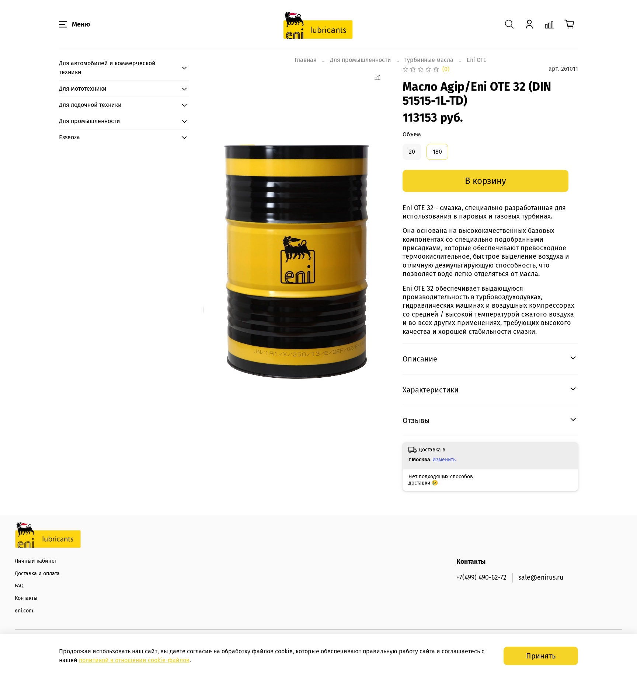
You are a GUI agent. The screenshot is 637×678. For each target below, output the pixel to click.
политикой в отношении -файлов (134, 660)
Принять (541, 655)
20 (412, 151)
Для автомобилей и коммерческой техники (107, 68)
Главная (306, 59)
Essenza (69, 137)
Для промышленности (360, 59)
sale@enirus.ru (540, 577)
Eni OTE (477, 59)
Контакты (26, 598)
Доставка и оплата (37, 573)
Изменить (444, 460)
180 (437, 151)
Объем (412, 134)
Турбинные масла (428, 59)
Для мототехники (83, 88)
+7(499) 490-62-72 (481, 577)
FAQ (19, 586)
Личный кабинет (36, 561)
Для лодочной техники (90, 104)
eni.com (24, 611)
